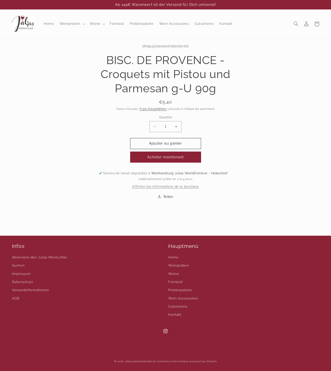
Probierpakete (180, 290)
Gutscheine (177, 306)
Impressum (21, 274)
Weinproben (178, 265)
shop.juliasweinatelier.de (140, 361)
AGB (15, 298)
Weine (173, 274)
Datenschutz (22, 282)
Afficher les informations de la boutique (165, 186)
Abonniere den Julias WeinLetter (39, 257)
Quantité (165, 117)
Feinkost (175, 282)
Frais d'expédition (153, 109)
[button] (72, 24)
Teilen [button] (168, 196)
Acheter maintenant (165, 157)
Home (173, 257)
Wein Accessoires (183, 298)
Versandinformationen (30, 290)
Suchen (18, 265)
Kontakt (174, 314)
